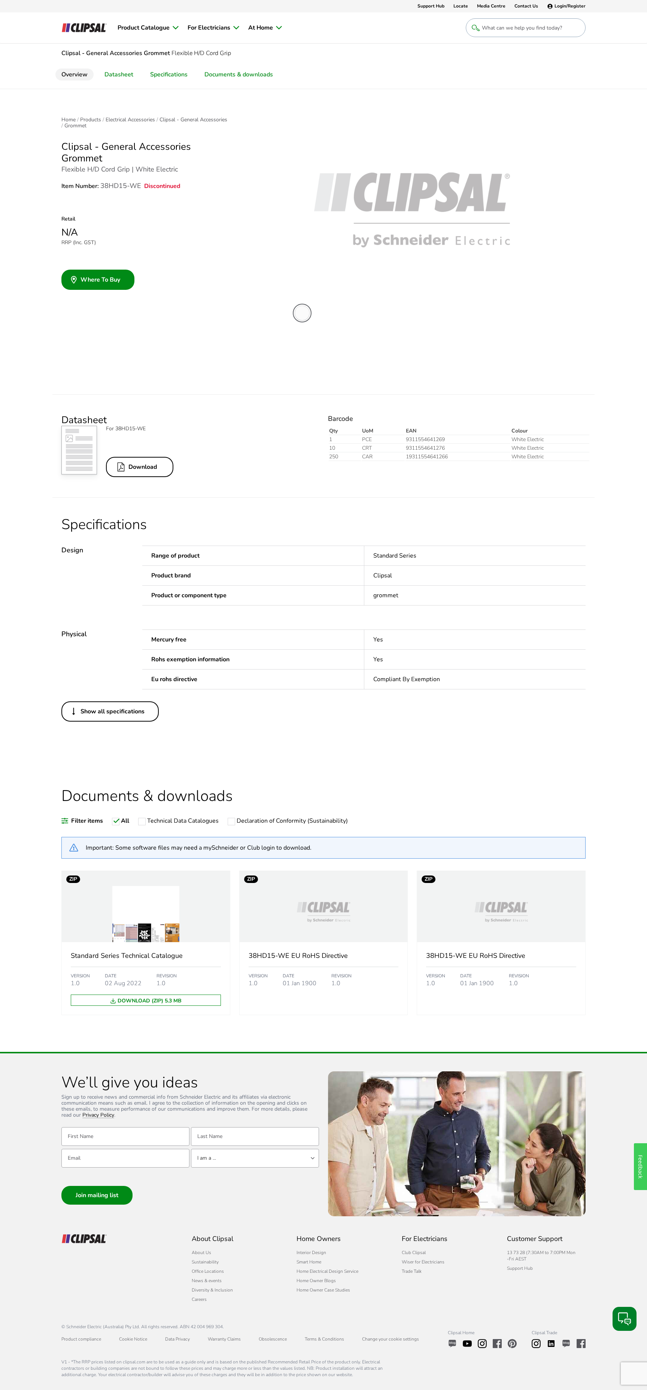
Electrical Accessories (130, 120)
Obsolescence (273, 1339)
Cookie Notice (133, 1339)
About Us (201, 1253)
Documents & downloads (238, 74)
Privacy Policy (98, 1115)
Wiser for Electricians (423, 1262)
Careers (199, 1299)
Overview (74, 74)
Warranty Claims (224, 1339)
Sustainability (205, 1262)
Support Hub (520, 1268)
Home (68, 120)
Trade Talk (412, 1271)
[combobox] (255, 1158)
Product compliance (81, 1339)
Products (90, 120)
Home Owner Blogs (316, 1281)
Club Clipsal (414, 1253)
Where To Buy (100, 280)
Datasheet (118, 74)
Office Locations (208, 1271)
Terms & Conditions (324, 1339)
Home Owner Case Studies (323, 1290)
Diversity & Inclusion (212, 1290)
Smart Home (309, 1262)
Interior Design (311, 1253)
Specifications (169, 74)
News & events (207, 1281)
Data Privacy (177, 1339)
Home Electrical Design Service (327, 1271)
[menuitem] (148, 27)
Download (142, 467)
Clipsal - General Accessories (193, 120)
